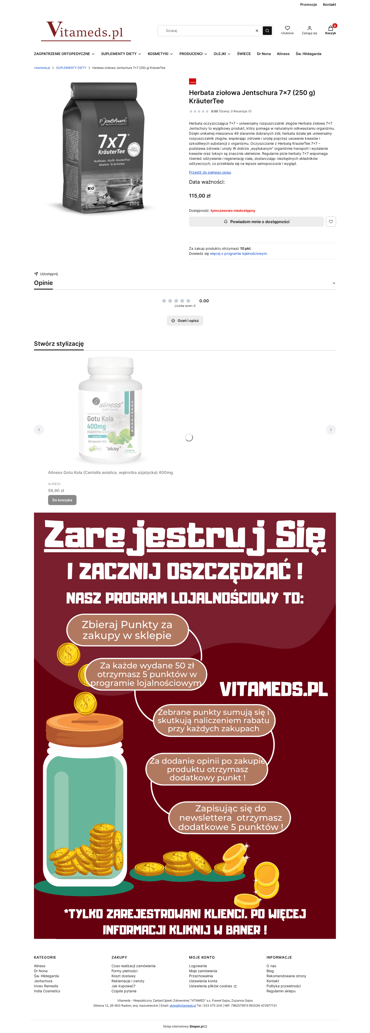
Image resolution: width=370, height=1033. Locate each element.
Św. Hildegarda (46, 976)
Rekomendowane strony (286, 976)
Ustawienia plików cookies (211, 986)
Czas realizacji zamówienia (134, 966)
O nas (271, 966)
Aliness (39, 966)
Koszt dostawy (124, 976)
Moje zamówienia (203, 971)
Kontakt (273, 981)
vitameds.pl (42, 68)
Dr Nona (41, 971)
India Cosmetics (47, 991)
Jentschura (43, 981)
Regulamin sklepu (281, 991)
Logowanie (198, 966)
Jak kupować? (123, 986)
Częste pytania (124, 991)
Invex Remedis (46, 986)
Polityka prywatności (284, 986)
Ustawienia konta (203, 981)
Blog (270, 971)
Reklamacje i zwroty (128, 981)
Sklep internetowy (183, 1026)
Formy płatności (124, 971)
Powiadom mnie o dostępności (259, 221)
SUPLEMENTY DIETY (71, 68)
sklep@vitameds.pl (183, 1005)
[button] (267, 30)
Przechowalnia (201, 976)
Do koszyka (62, 500)
